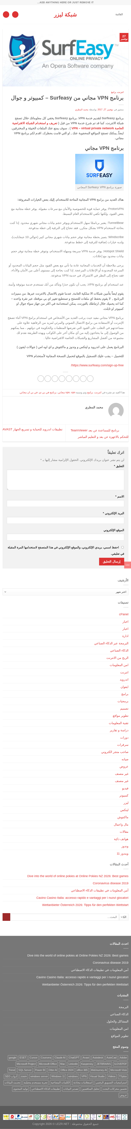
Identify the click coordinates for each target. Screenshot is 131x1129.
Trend (12, 1070)
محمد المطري (82, 109)
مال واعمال (121, 824)
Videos (112, 1076)
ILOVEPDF (120, 1064)
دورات (124, 737)
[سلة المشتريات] (6, 14)
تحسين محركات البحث (115, 1089)
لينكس (124, 810)
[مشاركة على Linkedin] (48, 378)
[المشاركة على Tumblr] (41, 378)
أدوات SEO (11, 1076)
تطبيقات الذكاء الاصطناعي (45, 1089)
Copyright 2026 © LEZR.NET (50, 1124)
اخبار (125, 621)
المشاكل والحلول (117, 1021)
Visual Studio (97, 1076)
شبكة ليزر (65, 14)
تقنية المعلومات (118, 723)
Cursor (33, 1057)
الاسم (119, 496)
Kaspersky (87, 1064)
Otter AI (53, 1070)
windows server (39, 1076)
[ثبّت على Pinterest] (55, 378)
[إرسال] (6, 917)
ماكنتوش (122, 817)
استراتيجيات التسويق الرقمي (111, 1082)
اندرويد (124, 679)
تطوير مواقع (120, 715)
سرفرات (122, 744)
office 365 (82, 1070)
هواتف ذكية (121, 839)
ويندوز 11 (122, 853)
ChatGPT (74, 1057)
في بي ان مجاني (29, 392)
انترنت (121, 92)
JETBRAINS (104, 1064)
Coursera (46, 1057)
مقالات (124, 831)
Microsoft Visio (118, 1070)
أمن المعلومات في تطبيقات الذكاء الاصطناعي (99, 890)
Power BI (40, 1070)
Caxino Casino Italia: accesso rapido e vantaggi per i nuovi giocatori (82, 897)
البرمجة (123, 1007)
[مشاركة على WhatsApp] (90, 378)
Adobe (123, 1057)
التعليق (119, 466)
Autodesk (98, 1057)
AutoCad (111, 1057)
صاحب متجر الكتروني (114, 752)
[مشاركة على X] (76, 378)
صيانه (125, 759)
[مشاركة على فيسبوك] (83, 378)
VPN (84, 1076)
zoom (24, 1076)
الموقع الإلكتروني (114, 530)
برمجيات (123, 701)
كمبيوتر (123, 795)
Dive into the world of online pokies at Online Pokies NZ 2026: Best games (77, 876)
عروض (124, 766)
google (12, 1057)
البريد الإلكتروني (113, 513)
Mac (62, 1064)
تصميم (124, 708)
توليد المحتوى (20, 1089)
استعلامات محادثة (82, 1082)
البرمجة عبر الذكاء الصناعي (111, 643)
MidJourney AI (99, 1070)
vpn (68, 392)
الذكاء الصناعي (119, 650)
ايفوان (124, 687)
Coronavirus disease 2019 (110, 883)
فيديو (125, 788)
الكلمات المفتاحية (60, 1082)
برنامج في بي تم (47, 392)
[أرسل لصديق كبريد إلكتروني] (62, 378)
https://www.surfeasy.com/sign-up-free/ (97, 365)
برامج (113, 92)
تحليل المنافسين (90, 1089)
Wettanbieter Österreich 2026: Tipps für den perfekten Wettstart (85, 905)
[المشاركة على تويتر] (69, 378)
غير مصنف (121, 773)
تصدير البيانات (70, 1089)
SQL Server (25, 1070)
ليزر (125, 803)
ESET (23, 1057)
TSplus (123, 1076)
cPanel (123, 614)
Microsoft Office (48, 1064)
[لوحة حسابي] (15, 14)
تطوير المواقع (119, 1036)
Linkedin (73, 1064)
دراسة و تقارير (119, 730)
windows (73, 1076)
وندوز (124, 846)
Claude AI (60, 1057)
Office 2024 (67, 1070)
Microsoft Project (26, 1064)
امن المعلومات (119, 665)
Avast (86, 1057)
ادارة (125, 636)
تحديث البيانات (12, 1082)
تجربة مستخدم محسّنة (35, 1082)
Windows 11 (58, 1076)
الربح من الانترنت (117, 658)
